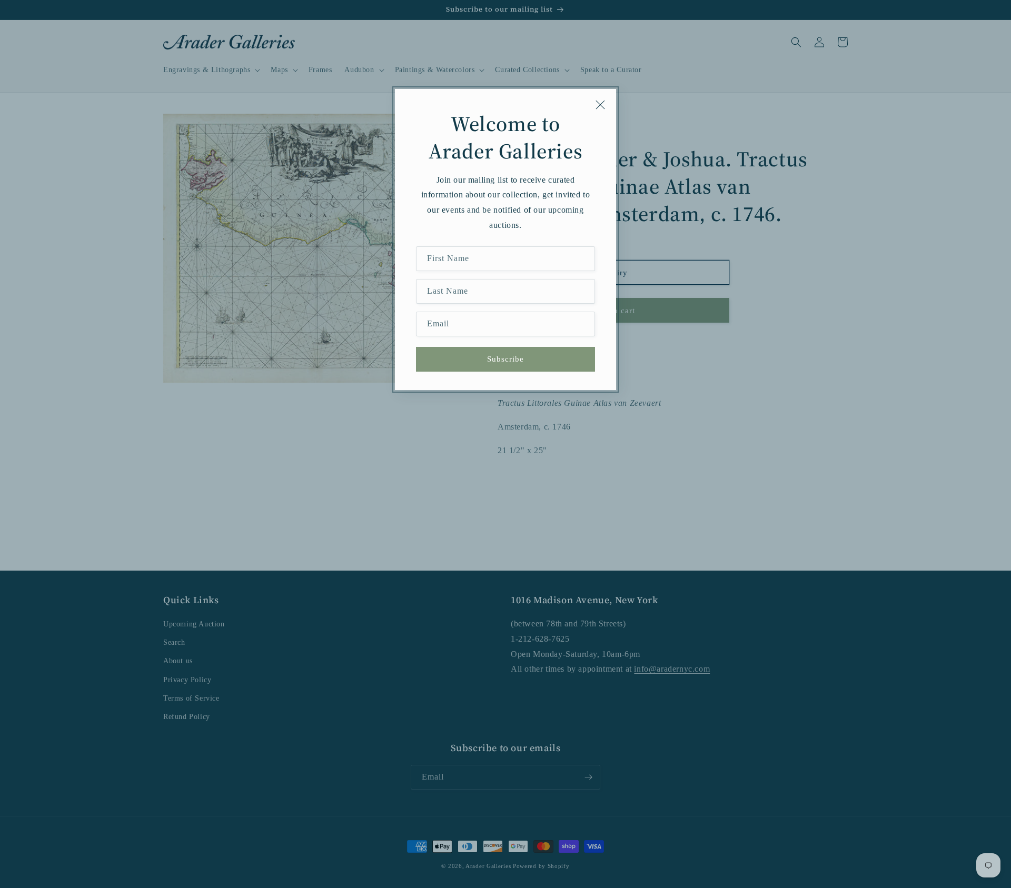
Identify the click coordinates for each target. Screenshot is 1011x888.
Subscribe (505, 359)
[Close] (600, 104)
